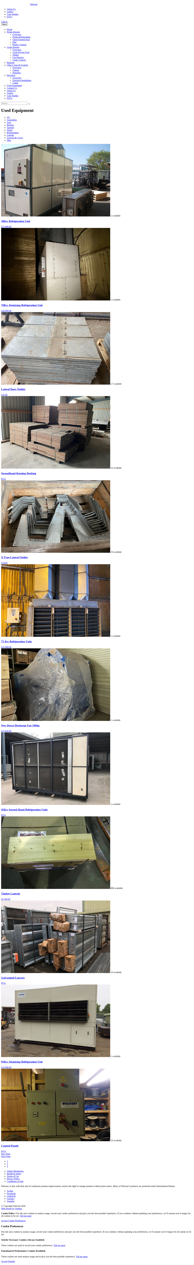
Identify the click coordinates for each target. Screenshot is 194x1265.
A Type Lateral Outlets (14, 557)
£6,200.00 (5, 899)
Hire (14, 42)
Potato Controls (19, 44)
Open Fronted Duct (21, 39)
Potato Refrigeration (21, 37)
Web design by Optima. (11, 1208)
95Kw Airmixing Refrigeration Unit (22, 1061)
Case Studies (12, 14)
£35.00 (4, 395)
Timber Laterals (10, 893)
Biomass (10, 62)
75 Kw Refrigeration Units (16, 641)
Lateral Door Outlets (13, 389)
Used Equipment (14, 85)
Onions (15, 70)
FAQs (9, 17)
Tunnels (10, 127)
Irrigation (16, 73)
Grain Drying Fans (20, 52)
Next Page (6, 1156)
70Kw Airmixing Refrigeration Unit (22, 305)
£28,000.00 (6, 311)
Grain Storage (13, 47)
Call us (4, 21)
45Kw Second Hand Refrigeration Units (24, 809)
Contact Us (12, 88)
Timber (15, 55)
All (8, 117)
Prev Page (5, 1154)
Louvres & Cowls (15, 138)
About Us (11, 9)
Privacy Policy (13, 1179)
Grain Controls (19, 60)
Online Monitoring (15, 1171)
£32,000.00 (6, 1067)
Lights (15, 83)
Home (9, 29)
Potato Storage (13, 32)
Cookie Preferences (17, 1221)
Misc (9, 140)
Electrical (11, 75)
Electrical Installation (21, 80)
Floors (9, 130)
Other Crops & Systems (17, 65)
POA (3, 479)
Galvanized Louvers (13, 977)
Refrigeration (13, 132)
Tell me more (26, 1216)
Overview (16, 34)
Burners (10, 125)
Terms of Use (13, 1176)
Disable (11, 1261)
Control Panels (9, 1145)
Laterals (10, 135)
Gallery (10, 11)
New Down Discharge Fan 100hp (20, 725)
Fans (9, 122)
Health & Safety (14, 1173)
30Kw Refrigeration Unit (15, 221)
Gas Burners (18, 57)
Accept (4, 1221)
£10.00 (4, 563)
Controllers (12, 120)
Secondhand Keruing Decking (18, 473)
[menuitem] (100, 29)
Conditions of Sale (15, 1181)
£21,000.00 (6, 647)
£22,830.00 (6, 731)
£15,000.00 (6, 226)
